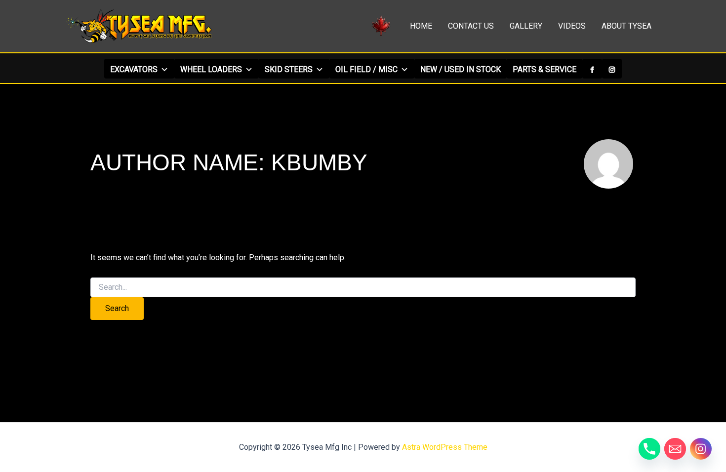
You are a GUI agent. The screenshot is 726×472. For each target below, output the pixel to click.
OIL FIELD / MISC (366, 69)
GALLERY (526, 26)
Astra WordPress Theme (444, 447)
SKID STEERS (289, 69)
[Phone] (649, 449)
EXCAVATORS (134, 69)
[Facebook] (592, 69)
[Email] (675, 449)
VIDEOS (572, 26)
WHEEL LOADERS (211, 69)
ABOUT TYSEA (626, 26)
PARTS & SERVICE (544, 69)
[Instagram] (612, 69)
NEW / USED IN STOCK (460, 69)
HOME (421, 26)
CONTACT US (471, 26)
